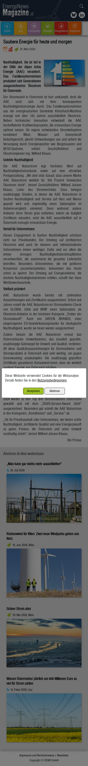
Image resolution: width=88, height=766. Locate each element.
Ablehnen (55, 391)
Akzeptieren (33, 391)
